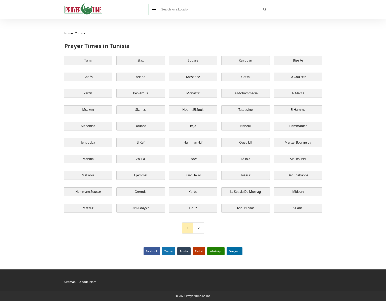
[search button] (264, 9)
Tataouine (245, 109)
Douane (140, 126)
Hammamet (298, 126)
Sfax (141, 60)
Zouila (140, 159)
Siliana (298, 208)
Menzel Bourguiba (298, 142)
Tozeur (245, 175)
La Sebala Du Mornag (245, 191)
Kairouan (245, 60)
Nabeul (245, 126)
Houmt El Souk (193, 109)
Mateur (88, 208)
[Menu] (154, 9)
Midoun (298, 191)
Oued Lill (245, 142)
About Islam (87, 282)
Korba (193, 191)
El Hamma (298, 109)
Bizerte (298, 60)
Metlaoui (88, 175)
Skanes (140, 109)
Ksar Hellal (193, 175)
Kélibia (245, 159)
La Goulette (298, 77)
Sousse (193, 60)
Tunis (88, 60)
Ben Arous (140, 93)
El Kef (140, 142)
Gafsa (245, 77)
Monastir (192, 93)
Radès (193, 159)
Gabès (88, 77)
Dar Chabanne (297, 175)
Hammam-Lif (193, 142)
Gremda (140, 191)
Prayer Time (83, 9)
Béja (193, 126)
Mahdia (88, 159)
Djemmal (140, 175)
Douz (193, 208)
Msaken (88, 109)
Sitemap (70, 282)
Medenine (88, 126)
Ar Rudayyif (140, 208)
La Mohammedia (245, 93)
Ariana (140, 77)
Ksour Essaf (245, 208)
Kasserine (193, 77)
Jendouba (88, 142)
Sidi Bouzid (298, 159)
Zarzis (88, 93)
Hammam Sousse (88, 191)
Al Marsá (298, 93)
